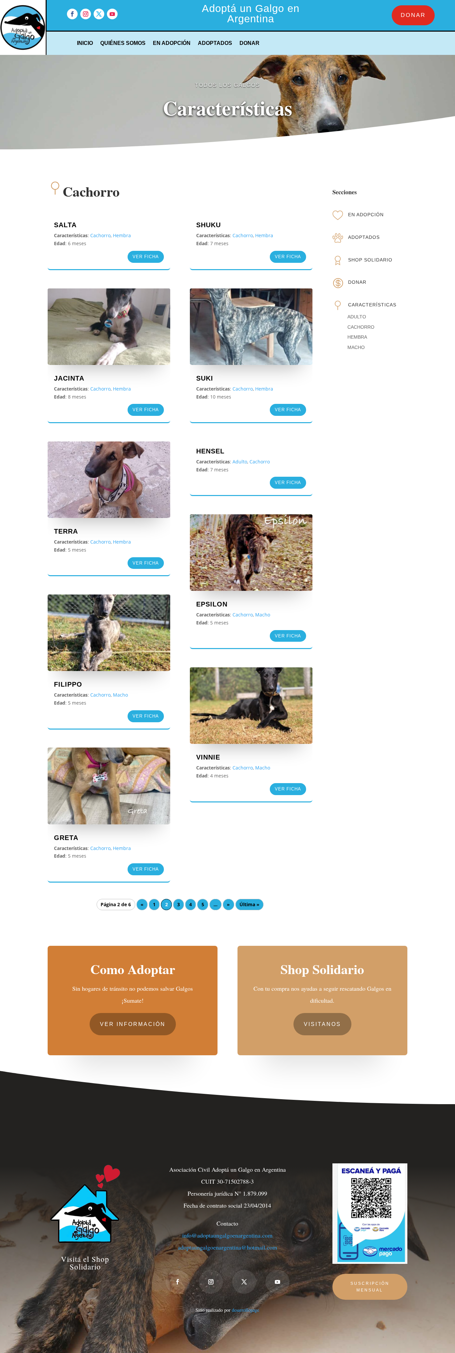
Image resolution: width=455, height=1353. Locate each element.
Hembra (122, 235)
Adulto (239, 461)
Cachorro (100, 235)
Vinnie (208, 757)
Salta (65, 225)
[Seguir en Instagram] (85, 14)
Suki (204, 378)
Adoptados (215, 43)
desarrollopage (245, 1310)
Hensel (210, 451)
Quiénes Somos (123, 43)
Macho (120, 695)
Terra (66, 531)
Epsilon (212, 604)
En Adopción (172, 43)
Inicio (85, 43)
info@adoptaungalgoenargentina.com (227, 1235)
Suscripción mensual (369, 1286)
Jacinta (69, 378)
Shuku (208, 225)
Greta (66, 837)
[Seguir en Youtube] (112, 14)
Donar (249, 43)
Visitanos (322, 1024)
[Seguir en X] (99, 14)
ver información (133, 1024)
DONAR (413, 15)
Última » (249, 905)
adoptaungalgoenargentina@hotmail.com (227, 1247)
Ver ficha (146, 256)
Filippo (68, 684)
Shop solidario (370, 259)
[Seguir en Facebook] (72, 14)
